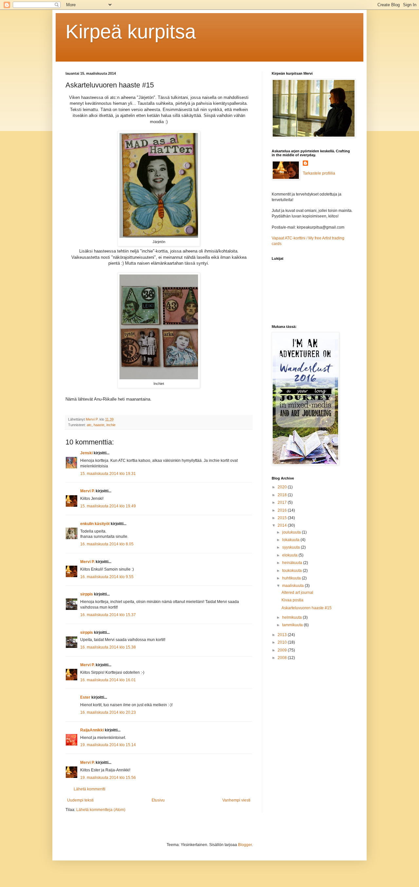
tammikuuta (293, 625)
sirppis (86, 594)
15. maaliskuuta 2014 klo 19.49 (108, 506)
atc (89, 425)
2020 (283, 487)
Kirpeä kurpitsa (130, 32)
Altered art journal (297, 592)
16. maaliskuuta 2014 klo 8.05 (107, 544)
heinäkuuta (292, 562)
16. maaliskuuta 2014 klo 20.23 (108, 712)
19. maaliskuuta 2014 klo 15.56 (108, 777)
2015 (283, 518)
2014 (283, 525)
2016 (283, 510)
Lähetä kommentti (89, 789)
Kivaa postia (292, 600)
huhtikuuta (292, 578)
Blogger (245, 844)
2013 (283, 634)
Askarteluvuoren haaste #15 (307, 608)
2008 (283, 657)
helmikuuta (292, 617)
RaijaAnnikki (92, 730)
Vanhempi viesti (236, 800)
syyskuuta (291, 547)
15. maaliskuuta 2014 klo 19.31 (108, 473)
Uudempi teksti (80, 800)
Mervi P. (87, 491)
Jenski (86, 453)
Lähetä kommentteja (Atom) (100, 809)
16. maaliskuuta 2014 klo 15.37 (108, 615)
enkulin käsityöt (95, 523)
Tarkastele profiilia (319, 173)
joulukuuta (292, 532)
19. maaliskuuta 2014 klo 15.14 (108, 745)
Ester (85, 697)
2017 (283, 502)
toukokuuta (292, 570)
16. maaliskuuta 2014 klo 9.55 (107, 577)
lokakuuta (291, 540)
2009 (283, 650)
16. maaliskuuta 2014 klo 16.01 (108, 680)
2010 (283, 642)
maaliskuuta (293, 585)
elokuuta (290, 555)
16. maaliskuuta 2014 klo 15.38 (108, 647)
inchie (111, 425)
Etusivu (158, 800)
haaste (99, 425)
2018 (283, 495)
